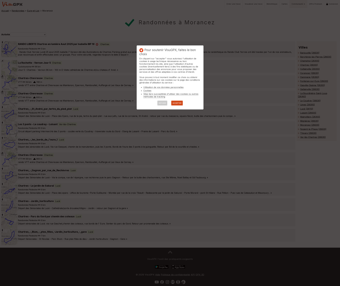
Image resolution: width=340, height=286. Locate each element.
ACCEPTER (177, 103)
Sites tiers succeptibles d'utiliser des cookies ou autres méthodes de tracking (170, 95)
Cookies (147, 90)
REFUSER (162, 103)
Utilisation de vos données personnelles (163, 87)
